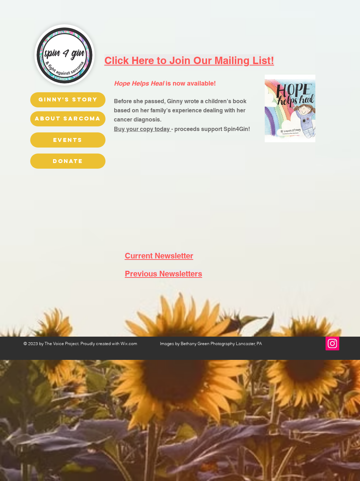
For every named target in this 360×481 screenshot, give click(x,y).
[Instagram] (332, 343)
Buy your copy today (142, 129)
